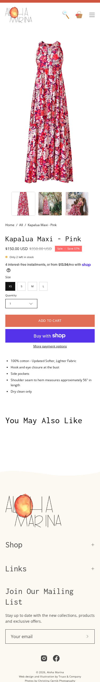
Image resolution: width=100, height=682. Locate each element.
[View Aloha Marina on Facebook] (56, 658)
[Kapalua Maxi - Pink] (23, 204)
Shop (13, 544)
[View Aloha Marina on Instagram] (44, 658)
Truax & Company (70, 676)
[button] (66, 14)
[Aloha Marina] (18, 15)
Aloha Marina (55, 672)
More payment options (50, 346)
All (21, 225)
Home (9, 225)
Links (16, 568)
